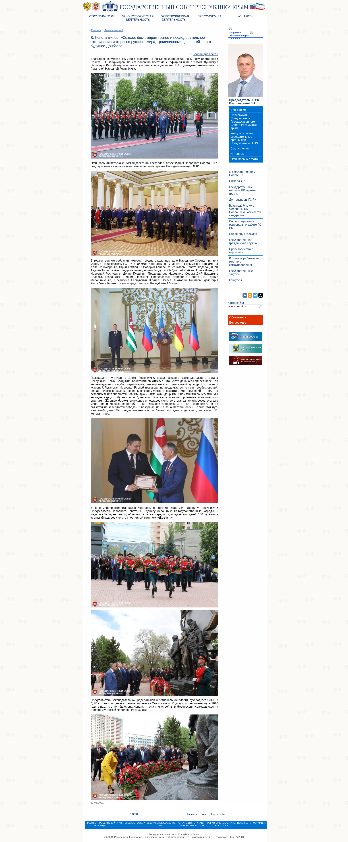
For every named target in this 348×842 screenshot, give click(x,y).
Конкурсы (235, 280)
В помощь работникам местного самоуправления (244, 261)
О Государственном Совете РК (242, 173)
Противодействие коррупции (241, 251)
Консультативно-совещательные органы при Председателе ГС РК (245, 138)
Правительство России (130, 823)
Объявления (237, 317)
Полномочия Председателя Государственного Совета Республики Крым (244, 122)
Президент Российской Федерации (100, 824)
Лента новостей (113, 30)
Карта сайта (236, 302)
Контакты (245, 16)
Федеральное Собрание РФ (160, 824)
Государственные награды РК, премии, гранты (243, 190)
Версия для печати (205, 54)
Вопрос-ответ (238, 322)
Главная (96, 30)
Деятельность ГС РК (242, 199)
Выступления (240, 148)
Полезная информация (251, 823)
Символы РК (237, 181)
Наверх (134, 813)
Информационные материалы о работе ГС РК (245, 224)
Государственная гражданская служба (243, 241)
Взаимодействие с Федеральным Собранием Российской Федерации (245, 210)
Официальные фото (244, 159)
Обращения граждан (243, 233)
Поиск (204, 814)
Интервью (237, 153)
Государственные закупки (241, 272)
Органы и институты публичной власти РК (191, 824)
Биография (238, 109)
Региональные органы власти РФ (221, 824)
